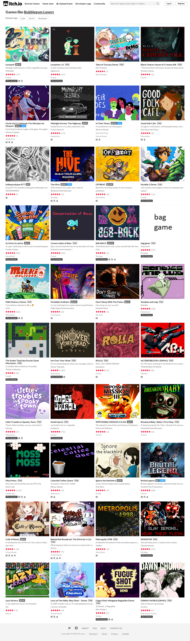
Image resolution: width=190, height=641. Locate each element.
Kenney (9, 428)
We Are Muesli (102, 129)
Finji (98, 249)
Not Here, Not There (149, 129)
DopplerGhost (102, 308)
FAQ (95, 628)
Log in (169, 3)
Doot (8, 308)
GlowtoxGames (147, 545)
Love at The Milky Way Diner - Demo (69, 600)
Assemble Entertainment (151, 428)
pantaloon (100, 190)
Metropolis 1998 (104, 539)
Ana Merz (100, 487)
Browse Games (32, 3)
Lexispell (10, 64)
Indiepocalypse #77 (15, 184)
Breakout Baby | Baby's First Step (157, 422)
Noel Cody (10, 487)
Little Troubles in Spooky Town (21, 422)
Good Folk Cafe (148, 123)
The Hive (55, 184)
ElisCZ (53, 548)
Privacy (114, 633)
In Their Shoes (103, 123)
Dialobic (144, 305)
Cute (23, 18)
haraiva (144, 607)
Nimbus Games (147, 71)
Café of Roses (12, 539)
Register (181, 3)
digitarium (55, 71)
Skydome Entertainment (61, 190)
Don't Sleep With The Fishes (110, 302)
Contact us (116, 628)
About (85, 628)
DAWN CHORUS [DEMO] (153, 600)
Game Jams (48, 3)
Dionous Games (12, 132)
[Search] (157, 3)
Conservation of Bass (61, 243)
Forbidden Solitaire (60, 302)
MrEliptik (10, 71)
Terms (104, 633)
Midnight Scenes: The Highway (66, 123)
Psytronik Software (104, 428)
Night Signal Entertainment (62, 308)
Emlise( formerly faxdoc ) (61, 249)
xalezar (144, 190)
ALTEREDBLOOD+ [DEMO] (154, 360)
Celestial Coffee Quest (62, 480)
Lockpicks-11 (57, 64)
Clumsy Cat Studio (59, 607)
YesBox (99, 545)
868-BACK (101, 243)
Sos (7, 607)
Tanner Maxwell (57, 367)
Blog (103, 628)
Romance (43, 18)
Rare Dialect (101, 609)
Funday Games (12, 249)
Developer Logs (83, 3)
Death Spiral (57, 422)
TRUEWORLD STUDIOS (151, 367)
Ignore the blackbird (106, 480)
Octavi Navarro (57, 129)
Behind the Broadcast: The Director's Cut (71, 539)
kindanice (55, 428)
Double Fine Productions (151, 487)
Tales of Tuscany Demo (107, 64)
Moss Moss (11, 480)
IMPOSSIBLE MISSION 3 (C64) (111, 422)
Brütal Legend (148, 480)
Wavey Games (57, 487)
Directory (93, 633)
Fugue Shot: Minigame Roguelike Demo (115, 600)
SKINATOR (146, 539)
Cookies (125, 633)
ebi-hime (9, 545)
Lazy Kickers (12, 600)
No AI (31, 18)
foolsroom (145, 246)
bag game (145, 243)
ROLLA (99, 360)
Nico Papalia (101, 68)
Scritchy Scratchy (14, 243)
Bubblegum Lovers (39, 12)
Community (99, 3)
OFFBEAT (100, 184)
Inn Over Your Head (60, 360)
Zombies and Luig (149, 302)
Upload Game (66, 3)
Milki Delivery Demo (16, 302)
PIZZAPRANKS (12, 190)
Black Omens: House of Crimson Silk (158, 64)
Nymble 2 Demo (149, 184)
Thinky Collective (13, 369)
